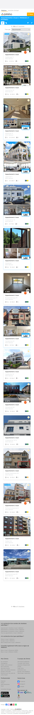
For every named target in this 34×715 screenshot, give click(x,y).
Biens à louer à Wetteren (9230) (9, 652)
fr (31, 10)
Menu (31, 14)
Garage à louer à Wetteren (8, 640)
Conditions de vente (10, 712)
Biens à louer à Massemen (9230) (9, 650)
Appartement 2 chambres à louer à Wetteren (12, 629)
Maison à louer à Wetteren (7, 639)
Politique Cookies (16, 710)
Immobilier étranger (13, 10)
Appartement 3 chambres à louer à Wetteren (12, 631)
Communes (10, 713)
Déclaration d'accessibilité (19, 713)
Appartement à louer (12, 54)
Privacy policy (25, 710)
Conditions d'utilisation (6, 710)
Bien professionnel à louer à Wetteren (10, 642)
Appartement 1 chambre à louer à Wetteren (12, 628)
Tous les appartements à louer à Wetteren (12, 633)
